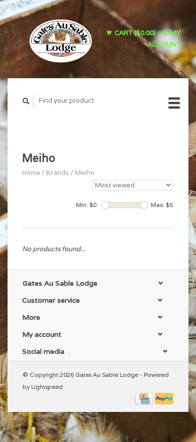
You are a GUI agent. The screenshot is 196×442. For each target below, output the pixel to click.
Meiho (84, 172)
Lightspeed (47, 386)
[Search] (26, 101)
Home (31, 172)
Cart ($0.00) (135, 33)
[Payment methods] (145, 398)
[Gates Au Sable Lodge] (57, 39)
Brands (57, 172)
